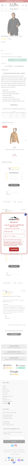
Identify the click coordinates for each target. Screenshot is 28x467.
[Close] (25, 214)
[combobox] (7, 236)
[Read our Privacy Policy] (23, 242)
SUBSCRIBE (14, 249)
